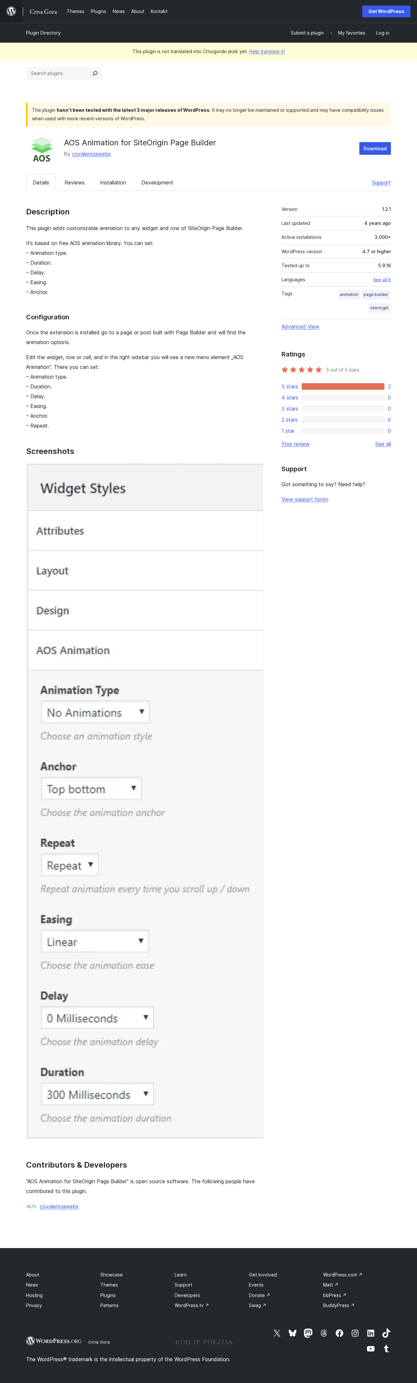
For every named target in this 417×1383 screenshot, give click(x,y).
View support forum (304, 499)
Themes (109, 1285)
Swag (257, 1305)
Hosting (34, 1295)
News (32, 1285)
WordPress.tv (192, 1305)
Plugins (108, 1295)
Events (256, 1285)
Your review (295, 444)
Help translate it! (267, 51)
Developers (187, 1295)
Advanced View (300, 326)
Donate (259, 1295)
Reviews (75, 182)
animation (349, 294)
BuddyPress (339, 1305)
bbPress (335, 1295)
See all (383, 444)
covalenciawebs (91, 154)
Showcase (111, 1274)
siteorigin (379, 307)
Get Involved (263, 1274)
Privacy (34, 1305)
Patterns (109, 1305)
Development (157, 182)
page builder (376, 294)
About (32, 1274)
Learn (181, 1274)
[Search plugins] (95, 73)
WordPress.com (343, 1274)
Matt (330, 1285)
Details (41, 182)
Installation (113, 182)
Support (381, 182)
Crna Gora (99, 1342)
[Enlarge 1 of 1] (254, 471)
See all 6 (382, 279)
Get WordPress (386, 11)
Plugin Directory (43, 33)
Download (375, 148)
